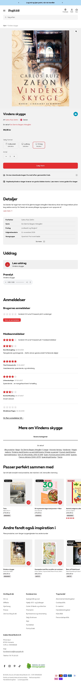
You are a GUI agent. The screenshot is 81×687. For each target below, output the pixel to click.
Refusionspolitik (34, 677)
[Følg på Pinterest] (14, 666)
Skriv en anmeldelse (12, 320)
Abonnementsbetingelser (65, 599)
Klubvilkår (59, 614)
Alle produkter (9, 450)
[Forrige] (18, 2)
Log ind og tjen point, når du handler (40, 3)
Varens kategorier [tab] (40, 437)
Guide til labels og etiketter (36, 606)
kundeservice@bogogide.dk (13, 651)
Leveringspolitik (23, 680)
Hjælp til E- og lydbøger (35, 602)
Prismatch (29, 610)
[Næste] (62, 2)
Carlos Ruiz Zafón (11, 120)
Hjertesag (6, 606)
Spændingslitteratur (49, 457)
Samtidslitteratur (10, 455)
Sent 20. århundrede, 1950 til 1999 (30, 455)
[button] (70, 518)
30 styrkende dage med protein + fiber (48, 508)
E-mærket (60, 606)
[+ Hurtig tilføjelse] (28, 502)
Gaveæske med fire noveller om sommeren (49, 569)
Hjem (4, 25)
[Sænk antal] (6, 156)
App (27, 621)
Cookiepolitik (60, 602)
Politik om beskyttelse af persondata (15, 677)
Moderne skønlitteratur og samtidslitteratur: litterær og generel (35, 452)
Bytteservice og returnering (36, 614)
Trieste (59, 457)
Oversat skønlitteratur (67, 452)
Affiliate (6, 602)
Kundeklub (30, 625)
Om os (5, 599)
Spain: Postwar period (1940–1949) (57, 455)
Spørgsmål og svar (33, 599)
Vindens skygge (8, 569)
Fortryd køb (30, 628)
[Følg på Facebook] (4, 666)
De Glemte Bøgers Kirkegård (20, 125)
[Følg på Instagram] (9, 666)
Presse (5, 610)
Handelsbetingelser (63, 610)
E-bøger (45, 450)
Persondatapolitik (62, 617)
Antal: (5, 152)
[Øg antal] (14, 156)
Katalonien (67, 450)
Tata (5, 508)
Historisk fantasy (55, 450)
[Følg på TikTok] (19, 666)
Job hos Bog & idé (10, 614)
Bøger (17, 450)
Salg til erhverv (31, 617)
